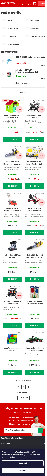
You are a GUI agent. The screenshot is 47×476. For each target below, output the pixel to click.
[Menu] (42, 3)
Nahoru (24, 398)
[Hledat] (23, 3)
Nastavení (23, 463)
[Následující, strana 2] (23, 387)
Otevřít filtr (23, 92)
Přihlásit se (40, 430)
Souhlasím (22, 470)
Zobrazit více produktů (22, 83)
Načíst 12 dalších (23, 381)
